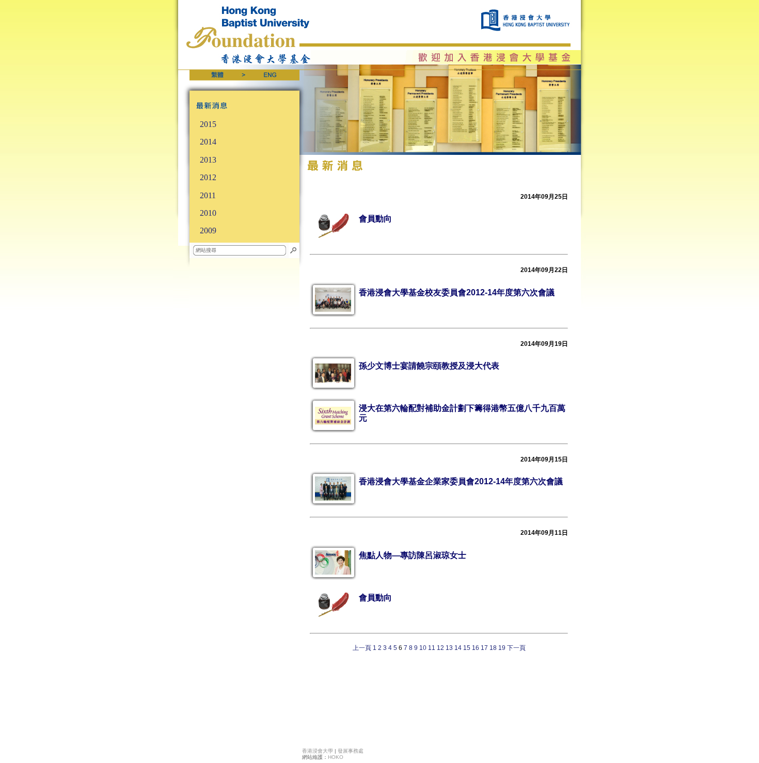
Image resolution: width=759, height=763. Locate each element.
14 (458, 647)
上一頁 (362, 647)
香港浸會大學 (317, 751)
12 (440, 647)
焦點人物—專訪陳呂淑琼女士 (412, 555)
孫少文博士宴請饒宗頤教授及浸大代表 (429, 365)
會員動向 (375, 218)
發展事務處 (350, 751)
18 (493, 647)
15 (466, 647)
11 (431, 647)
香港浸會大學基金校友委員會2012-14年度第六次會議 (457, 292)
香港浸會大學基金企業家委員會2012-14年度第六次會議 (461, 481)
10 (422, 647)
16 (475, 647)
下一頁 (516, 647)
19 (501, 647)
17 (484, 647)
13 (449, 647)
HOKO (335, 757)
